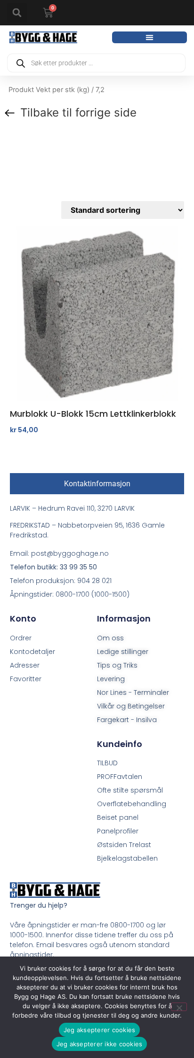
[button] (17, 13)
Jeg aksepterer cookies (100, 1030)
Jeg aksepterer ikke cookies (100, 1044)
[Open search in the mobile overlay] (96, 63)
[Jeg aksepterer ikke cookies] (179, 1007)
